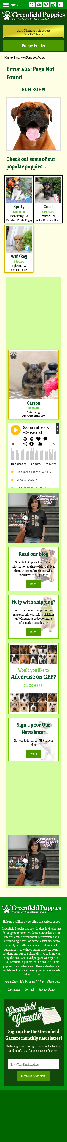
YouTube (39, 5)
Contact (29, 989)
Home (8, 57)
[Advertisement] (33, 312)
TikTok (60, 5)
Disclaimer (14, 989)
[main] (33, 169)
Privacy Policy (47, 989)
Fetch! (33, 584)
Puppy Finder (34, 45)
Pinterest (46, 5)
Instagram (53, 5)
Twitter (32, 5)
